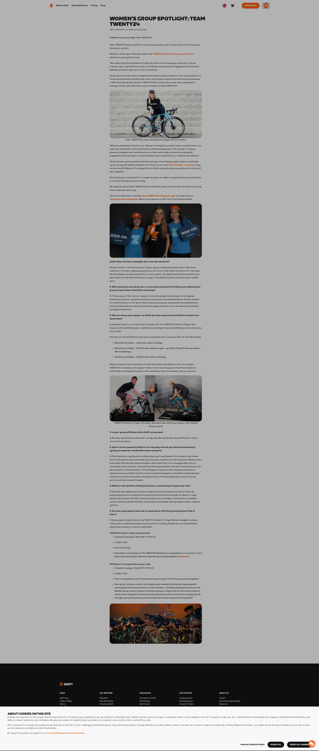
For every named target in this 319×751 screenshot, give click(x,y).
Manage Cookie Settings (252, 744)
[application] (312, 744)
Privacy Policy (54, 733)
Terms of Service (75, 733)
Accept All (276, 745)
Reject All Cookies (299, 745)
